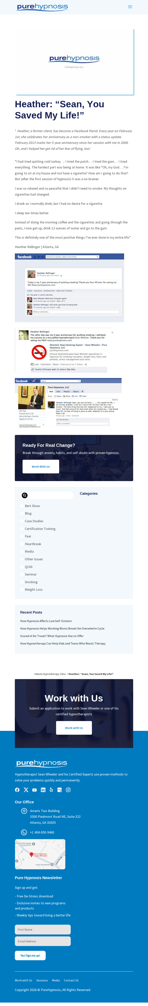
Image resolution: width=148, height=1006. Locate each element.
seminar (31, 574)
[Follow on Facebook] (17, 790)
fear (28, 536)
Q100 (28, 567)
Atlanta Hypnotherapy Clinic (50, 674)
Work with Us (74, 728)
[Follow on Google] (59, 790)
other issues (34, 559)
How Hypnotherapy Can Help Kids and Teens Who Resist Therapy (62, 643)
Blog (28, 513)
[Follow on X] (26, 790)
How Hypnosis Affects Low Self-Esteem (46, 621)
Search (24, 495)
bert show (32, 506)
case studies (34, 521)
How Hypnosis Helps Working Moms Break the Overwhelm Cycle (62, 628)
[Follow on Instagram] (68, 790)
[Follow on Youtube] (34, 790)
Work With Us (41, 466)
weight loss (34, 589)
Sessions (42, 980)
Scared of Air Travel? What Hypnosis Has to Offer (52, 636)
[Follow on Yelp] (51, 790)
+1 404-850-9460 (42, 832)
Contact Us (71, 980)
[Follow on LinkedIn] (43, 790)
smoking (31, 582)
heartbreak (33, 544)
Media (29, 551)
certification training (40, 528)
